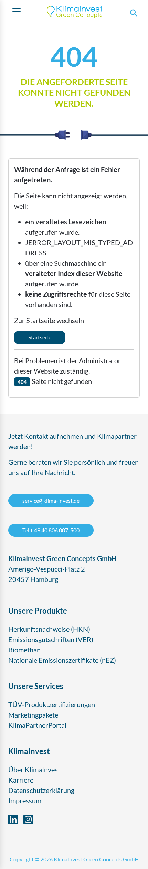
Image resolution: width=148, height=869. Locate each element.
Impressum (24, 800)
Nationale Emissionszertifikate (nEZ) (62, 660)
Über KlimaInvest (34, 769)
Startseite (39, 337)
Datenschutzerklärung (41, 790)
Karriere (20, 780)
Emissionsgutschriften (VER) (50, 639)
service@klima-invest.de (51, 500)
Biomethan (24, 650)
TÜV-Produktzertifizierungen (51, 704)
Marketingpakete (33, 715)
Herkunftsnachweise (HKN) (49, 629)
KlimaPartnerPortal (37, 725)
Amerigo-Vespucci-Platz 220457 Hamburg (62, 568)
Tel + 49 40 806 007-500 (51, 530)
